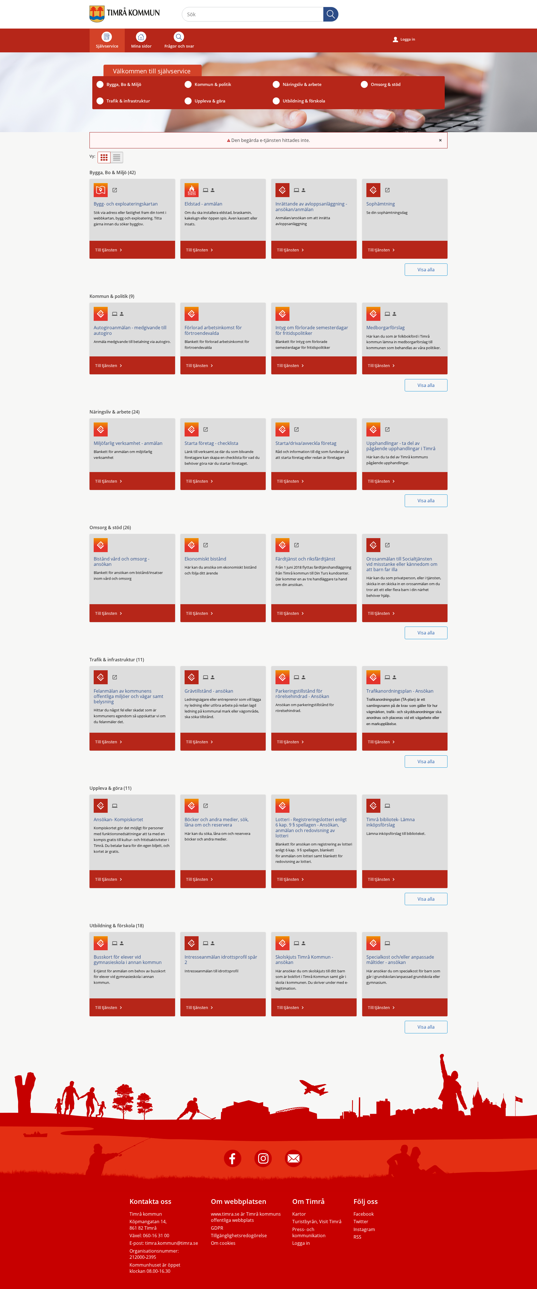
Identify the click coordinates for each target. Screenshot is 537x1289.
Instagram (364, 1229)
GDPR (217, 1228)
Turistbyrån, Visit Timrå (316, 1221)
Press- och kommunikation (309, 1232)
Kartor (299, 1214)
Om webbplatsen (238, 1201)
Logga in (404, 39)
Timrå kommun (145, 1214)
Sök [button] (330, 14)
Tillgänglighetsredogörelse (239, 1235)
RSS (357, 1237)
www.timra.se (225, 1214)
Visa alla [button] (426, 270)
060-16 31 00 (156, 1235)
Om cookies (223, 1243)
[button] (104, 157)
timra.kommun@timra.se (171, 1243)
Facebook (364, 1214)
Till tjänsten (106, 250)
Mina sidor (141, 46)
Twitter (361, 1221)
